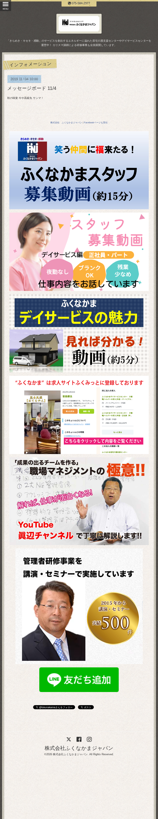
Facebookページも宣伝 (96, 122)
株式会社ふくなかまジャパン (79, 748)
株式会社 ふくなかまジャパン (66, 122)
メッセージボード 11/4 (31, 88)
